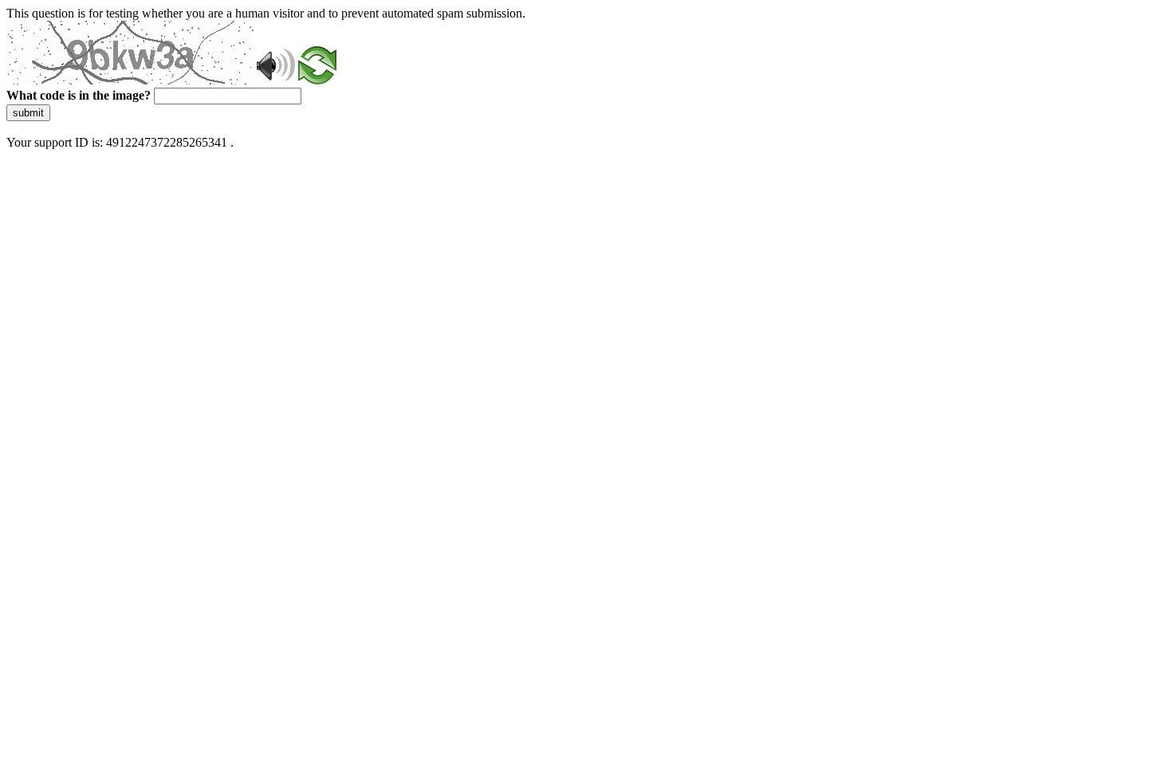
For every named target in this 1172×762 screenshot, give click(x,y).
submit (28, 113)
